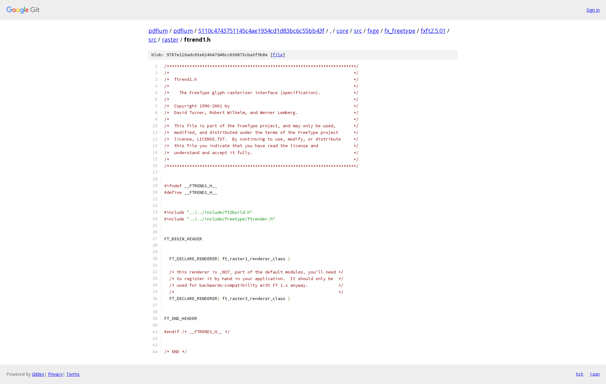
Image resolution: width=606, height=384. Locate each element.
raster (170, 39)
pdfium (158, 30)
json (595, 374)
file (278, 54)
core (342, 30)
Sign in (593, 10)
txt (579, 374)
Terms (73, 374)
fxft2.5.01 (433, 30)
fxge (373, 30)
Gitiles (38, 374)
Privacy (55, 374)
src (358, 30)
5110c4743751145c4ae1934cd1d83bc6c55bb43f (261, 30)
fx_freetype (399, 30)
